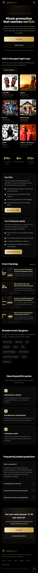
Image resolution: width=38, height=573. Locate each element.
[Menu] (34, 2)
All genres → (7, 361)
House (15, 347)
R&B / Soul (19, 342)
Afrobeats (6, 347)
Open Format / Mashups (11, 357)
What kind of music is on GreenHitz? (16, 497)
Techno (24, 357)
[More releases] (33, 105)
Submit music (19, 45)
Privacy (10, 560)
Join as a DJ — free (13, 210)
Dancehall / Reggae (9, 352)
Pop (27, 342)
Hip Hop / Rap (8, 342)
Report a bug (6, 564)
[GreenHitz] (10, 2)
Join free (19, 39)
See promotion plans (13, 252)
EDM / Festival (23, 352)
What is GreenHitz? (10, 464)
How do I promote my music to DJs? (16, 490)
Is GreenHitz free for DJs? (12, 483)
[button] (15, 88)
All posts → (33, 264)
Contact (28, 560)
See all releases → (10, 70)
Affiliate (21, 560)
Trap (22, 347)
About (4, 560)
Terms (15, 560)
